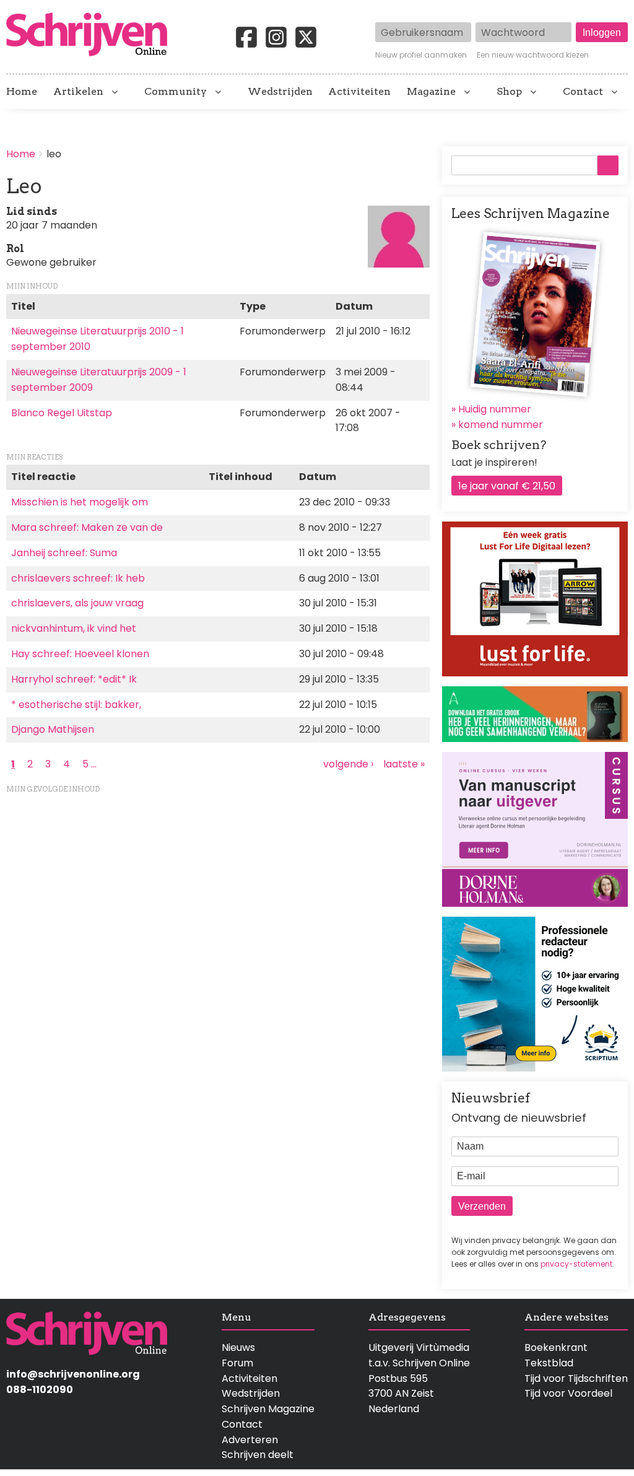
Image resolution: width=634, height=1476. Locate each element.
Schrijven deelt (257, 1455)
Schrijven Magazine (268, 1409)
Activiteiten (359, 92)
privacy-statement (576, 1264)
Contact (583, 92)
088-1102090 (39, 1389)
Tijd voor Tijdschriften (576, 1378)
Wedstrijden (280, 92)
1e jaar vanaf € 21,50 (506, 486)
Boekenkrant (556, 1347)
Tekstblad (548, 1363)
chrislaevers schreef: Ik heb (78, 578)
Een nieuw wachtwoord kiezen (533, 55)
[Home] (91, 35)
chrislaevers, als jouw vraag (77, 603)
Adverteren (250, 1440)
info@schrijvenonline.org (73, 1374)
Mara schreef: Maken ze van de (87, 527)
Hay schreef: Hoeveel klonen (80, 654)
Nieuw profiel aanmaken (421, 55)
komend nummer (500, 424)
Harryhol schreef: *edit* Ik (74, 679)
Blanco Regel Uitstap (61, 413)
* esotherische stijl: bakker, (76, 704)
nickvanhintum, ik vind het (73, 628)
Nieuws (238, 1347)
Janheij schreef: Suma (64, 553)
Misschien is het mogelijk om (79, 502)
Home (21, 92)
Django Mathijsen (52, 729)
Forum (237, 1363)
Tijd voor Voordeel (568, 1393)
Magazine (431, 92)
